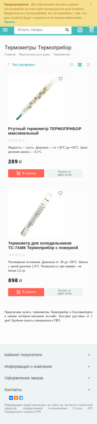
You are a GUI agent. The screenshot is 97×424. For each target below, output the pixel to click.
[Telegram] (21, 398)
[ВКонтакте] (11, 398)
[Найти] (67, 29)
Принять (9, 22)
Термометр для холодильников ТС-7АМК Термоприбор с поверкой (43, 245)
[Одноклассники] (16, 398)
